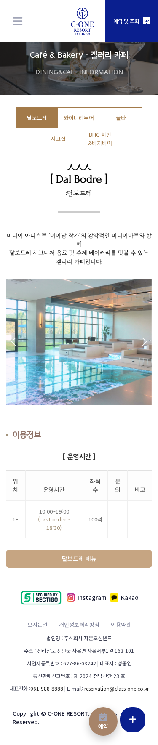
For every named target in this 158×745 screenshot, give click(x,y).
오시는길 (37, 624)
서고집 (58, 139)
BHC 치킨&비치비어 (100, 138)
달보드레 (37, 118)
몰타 (121, 118)
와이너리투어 (79, 118)
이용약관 (121, 624)
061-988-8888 (46, 688)
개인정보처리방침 (79, 624)
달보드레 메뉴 (79, 558)
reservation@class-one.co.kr (116, 688)
